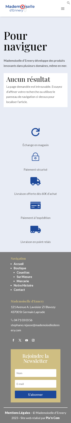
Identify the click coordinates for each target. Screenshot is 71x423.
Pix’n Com (53, 418)
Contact (19, 290)
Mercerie (23, 281)
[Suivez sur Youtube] (26, 340)
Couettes (23, 272)
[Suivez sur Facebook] (13, 340)
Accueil (19, 264)
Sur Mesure (24, 277)
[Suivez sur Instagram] (33, 340)
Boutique (20, 268)
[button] (68, 3)
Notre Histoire (23, 285)
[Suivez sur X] (20, 340)
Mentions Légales (17, 413)
